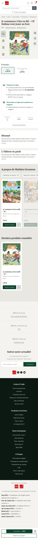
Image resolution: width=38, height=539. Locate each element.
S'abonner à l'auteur (9, 175)
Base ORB (19, 447)
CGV (19, 468)
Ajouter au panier (9, 224)
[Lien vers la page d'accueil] (7, 3)
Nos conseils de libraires (19, 316)
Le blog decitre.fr (19, 424)
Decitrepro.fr (19, 444)
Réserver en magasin (19, 535)
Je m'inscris (29, 364)
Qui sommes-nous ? (19, 435)
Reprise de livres (19, 418)
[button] (19, 140)
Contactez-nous (19, 342)
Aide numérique (19, 401)
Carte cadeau (19, 415)
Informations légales (19, 458)
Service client (19, 404)
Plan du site (19, 474)
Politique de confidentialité (19, 461)
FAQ (19, 329)
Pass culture (19, 421)
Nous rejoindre (19, 441)
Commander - (19, 531)
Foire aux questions (19, 388)
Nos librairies (19, 438)
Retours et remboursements (19, 398)
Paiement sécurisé (19, 394)
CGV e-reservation (19, 471)
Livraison (19, 391)
